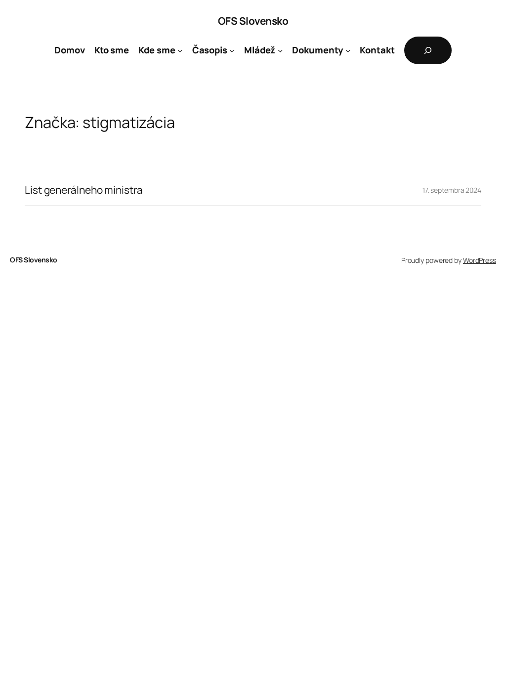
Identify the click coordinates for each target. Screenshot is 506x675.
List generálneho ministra (84, 190)
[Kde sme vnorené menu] (179, 50)
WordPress (479, 260)
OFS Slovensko (253, 21)
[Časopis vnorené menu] (231, 50)
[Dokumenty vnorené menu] (347, 50)
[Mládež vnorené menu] (280, 50)
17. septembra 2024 (451, 190)
